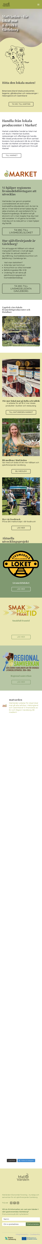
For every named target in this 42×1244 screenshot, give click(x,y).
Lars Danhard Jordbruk (21, 324)
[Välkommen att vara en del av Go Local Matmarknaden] (21, 991)
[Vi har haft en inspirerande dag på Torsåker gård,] (21, 1036)
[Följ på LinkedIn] (18, 1203)
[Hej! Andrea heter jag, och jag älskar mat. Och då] (21, 1080)
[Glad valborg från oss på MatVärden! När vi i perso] (21, 1014)
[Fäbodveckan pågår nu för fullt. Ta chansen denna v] (21, 792)
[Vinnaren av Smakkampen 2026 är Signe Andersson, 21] (21, 1146)
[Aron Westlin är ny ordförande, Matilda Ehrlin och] (21, 881)
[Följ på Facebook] (14, 1203)
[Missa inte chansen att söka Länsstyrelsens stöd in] (21, 726)
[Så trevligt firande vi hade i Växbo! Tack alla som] (21, 837)
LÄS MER (21, 528)
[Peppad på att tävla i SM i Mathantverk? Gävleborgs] (21, 748)
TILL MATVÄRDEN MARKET (21, 412)
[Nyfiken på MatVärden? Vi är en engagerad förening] (21, 1058)
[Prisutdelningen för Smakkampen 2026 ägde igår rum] (21, 1124)
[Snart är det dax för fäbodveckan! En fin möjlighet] (21, 814)
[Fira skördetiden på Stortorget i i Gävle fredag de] (21, 770)
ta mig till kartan (21, 104)
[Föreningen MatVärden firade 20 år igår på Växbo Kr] (21, 859)
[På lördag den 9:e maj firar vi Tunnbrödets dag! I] (21, 969)
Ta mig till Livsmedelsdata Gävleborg (21, 288)
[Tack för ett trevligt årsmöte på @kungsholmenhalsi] (21, 903)
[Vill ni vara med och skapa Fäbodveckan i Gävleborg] (21, 947)
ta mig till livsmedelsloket (21, 231)
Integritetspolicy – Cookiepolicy (28, 1234)
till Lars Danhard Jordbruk (21, 338)
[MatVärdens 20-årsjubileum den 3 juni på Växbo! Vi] (21, 925)
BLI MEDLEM (21, 471)
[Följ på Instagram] (11, 1203)
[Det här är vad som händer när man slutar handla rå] (21, 1102)
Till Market (12, 155)
